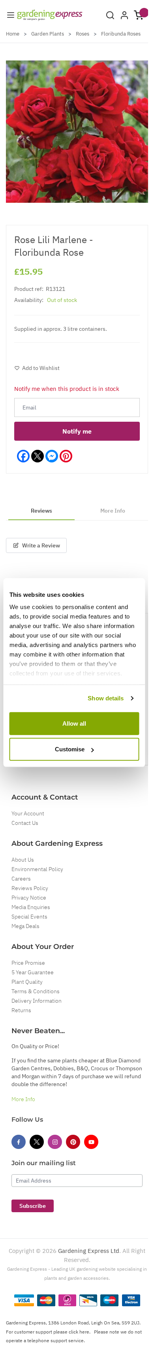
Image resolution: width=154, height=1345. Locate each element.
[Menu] (10, 15)
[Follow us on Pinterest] (73, 1142)
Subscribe (32, 1205)
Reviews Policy (29, 888)
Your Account (27, 813)
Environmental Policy (37, 869)
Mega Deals (25, 926)
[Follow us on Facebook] (18, 1142)
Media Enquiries (30, 907)
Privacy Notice (28, 897)
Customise (70, 749)
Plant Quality (27, 981)
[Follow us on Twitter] (37, 1142)
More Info (23, 1099)
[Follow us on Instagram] (55, 1142)
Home (12, 33)
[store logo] (50, 15)
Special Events (29, 916)
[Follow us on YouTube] (91, 1142)
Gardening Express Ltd (88, 1250)
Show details (106, 698)
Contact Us (24, 822)
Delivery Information (36, 1000)
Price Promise (28, 962)
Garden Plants (47, 33)
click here (79, 1332)
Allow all (74, 723)
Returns (21, 1010)
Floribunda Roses (121, 33)
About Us (22, 859)
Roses (82, 33)
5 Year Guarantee (32, 972)
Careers (21, 878)
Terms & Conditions (35, 991)
